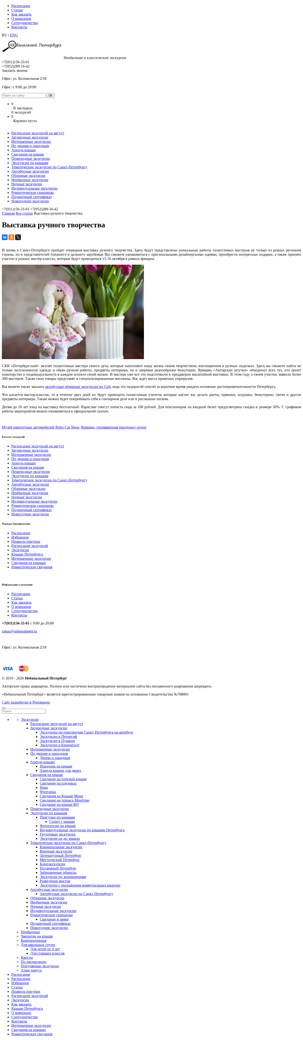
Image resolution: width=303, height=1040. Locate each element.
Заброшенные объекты (58, 872)
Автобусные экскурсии (30, 171)
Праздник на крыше (56, 766)
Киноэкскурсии (52, 864)
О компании (21, 19)
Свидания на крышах (28, 563)
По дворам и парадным (30, 146)
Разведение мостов (55, 881)
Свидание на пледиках (58, 783)
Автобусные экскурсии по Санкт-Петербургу (76, 894)
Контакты (19, 27)
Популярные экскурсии (40, 966)
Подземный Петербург (58, 868)
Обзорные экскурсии (28, 176)
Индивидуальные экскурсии (34, 188)
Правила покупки (25, 541)
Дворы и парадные (55, 758)
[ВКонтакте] (5, 237)
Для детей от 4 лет (45, 949)
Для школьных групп (38, 945)
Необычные (30, 932)
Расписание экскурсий (29, 546)
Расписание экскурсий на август (37, 133)
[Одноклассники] (11, 237)
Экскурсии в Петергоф (58, 736)
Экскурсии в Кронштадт (60, 745)
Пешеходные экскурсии (30, 159)
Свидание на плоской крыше (63, 779)
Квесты (27, 957)
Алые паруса (31, 970)
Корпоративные (34, 940)
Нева (44, 787)
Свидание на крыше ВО (59, 804)
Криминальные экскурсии (61, 847)
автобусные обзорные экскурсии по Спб (78, 387)
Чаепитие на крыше (37, 936)
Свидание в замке (54, 919)
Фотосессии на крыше (58, 826)
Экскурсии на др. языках (60, 838)
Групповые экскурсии (58, 834)
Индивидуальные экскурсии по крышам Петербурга (82, 830)
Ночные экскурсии (26, 184)
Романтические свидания (31, 567)
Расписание (20, 6)
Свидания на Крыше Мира (61, 796)
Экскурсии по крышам (29, 163)
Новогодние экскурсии (30, 201)
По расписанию (33, 962)
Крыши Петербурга (27, 554)
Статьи (17, 10)
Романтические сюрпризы (32, 193)
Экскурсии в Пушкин (57, 741)
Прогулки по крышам (57, 817)
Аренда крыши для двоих (60, 770)
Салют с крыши (62, 821)
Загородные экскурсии (29, 137)
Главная (8, 213)
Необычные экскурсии (29, 180)
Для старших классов (47, 953)
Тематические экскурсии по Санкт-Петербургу (49, 167)
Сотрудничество (24, 23)
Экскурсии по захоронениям (63, 877)
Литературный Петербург (60, 855)
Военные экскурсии (56, 851)
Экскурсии (20, 550)
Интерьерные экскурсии (31, 142)
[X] (18, 237)
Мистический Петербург (60, 860)
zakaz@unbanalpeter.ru (19, 631)
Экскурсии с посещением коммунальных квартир (80, 885)
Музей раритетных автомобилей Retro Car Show (41, 427)
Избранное (20, 537)
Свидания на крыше (27, 154)
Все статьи (24, 213)
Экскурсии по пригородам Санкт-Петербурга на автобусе (86, 732)
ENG (14, 35)
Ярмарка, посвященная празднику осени (113, 427)
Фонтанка (48, 792)
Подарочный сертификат (31, 197)
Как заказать (21, 14)
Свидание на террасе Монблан (64, 800)
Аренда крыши (23, 150)
